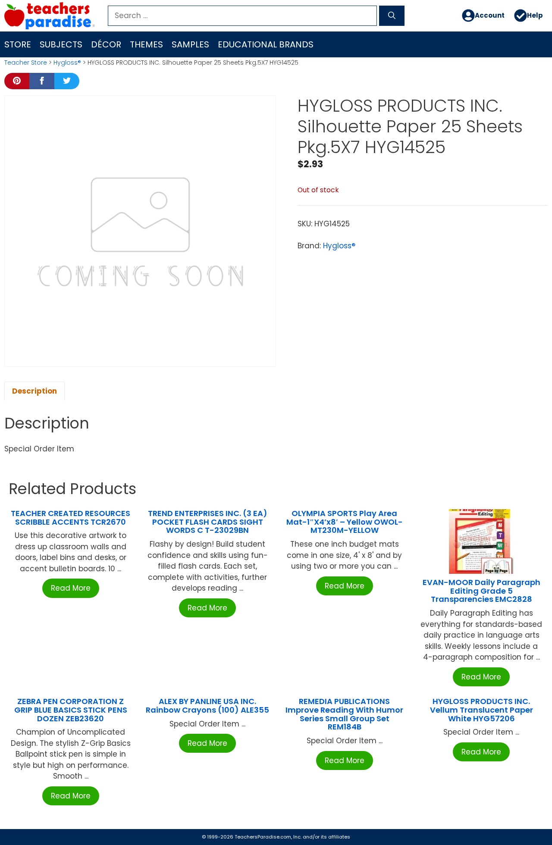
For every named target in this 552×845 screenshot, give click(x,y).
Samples (190, 44)
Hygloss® (67, 62)
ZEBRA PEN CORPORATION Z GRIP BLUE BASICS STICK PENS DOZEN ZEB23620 (70, 710)
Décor (106, 44)
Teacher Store (25, 62)
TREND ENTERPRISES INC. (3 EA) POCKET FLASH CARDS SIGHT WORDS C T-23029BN (207, 522)
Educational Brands (266, 44)
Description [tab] (34, 391)
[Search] (392, 16)
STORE (17, 44)
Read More (71, 588)
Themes (146, 44)
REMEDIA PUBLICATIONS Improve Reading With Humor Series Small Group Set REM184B (344, 714)
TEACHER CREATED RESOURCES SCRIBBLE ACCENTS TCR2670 (70, 517)
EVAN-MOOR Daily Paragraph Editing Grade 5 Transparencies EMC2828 (481, 591)
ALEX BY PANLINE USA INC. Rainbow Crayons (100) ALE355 (207, 705)
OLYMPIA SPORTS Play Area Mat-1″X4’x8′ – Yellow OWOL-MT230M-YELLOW (344, 522)
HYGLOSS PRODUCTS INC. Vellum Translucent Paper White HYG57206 (481, 710)
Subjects (61, 44)
